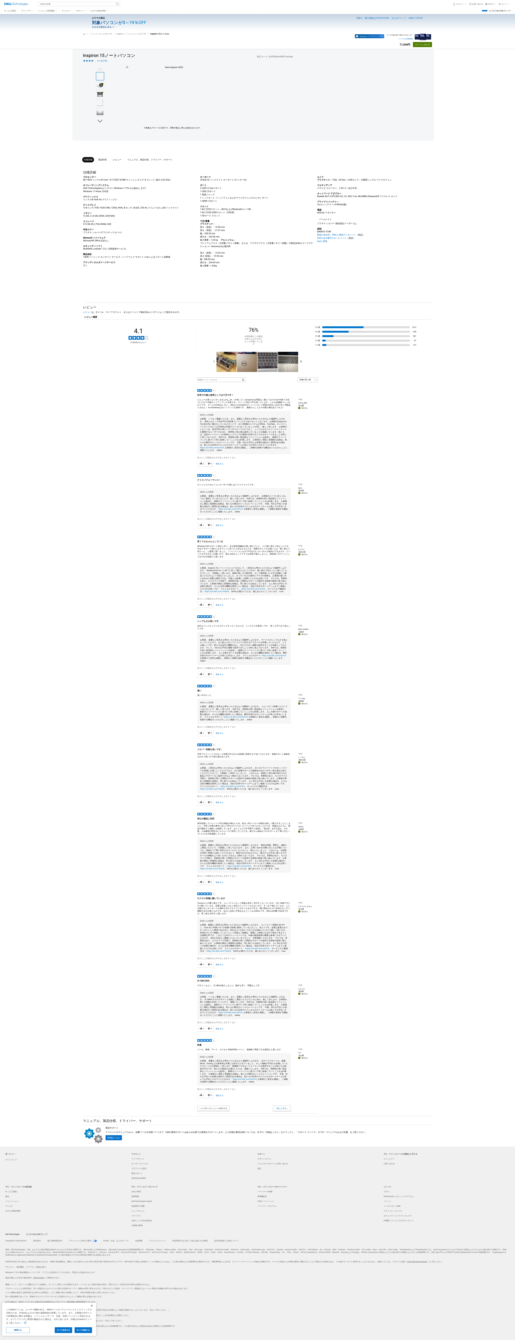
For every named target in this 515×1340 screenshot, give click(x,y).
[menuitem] (27, 11)
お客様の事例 (137, 1225)
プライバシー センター (393, 1211)
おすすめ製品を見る (102, 27)
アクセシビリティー (157, 1241)
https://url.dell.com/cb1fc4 (212, 447)
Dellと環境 (322, 241)
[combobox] (79, 4)
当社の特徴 (136, 1191)
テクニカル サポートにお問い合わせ (273, 1164)
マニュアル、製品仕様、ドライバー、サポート (149, 159)
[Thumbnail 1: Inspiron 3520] (100, 76)
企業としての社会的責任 (141, 1220)
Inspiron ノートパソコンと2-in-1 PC (131, 34)
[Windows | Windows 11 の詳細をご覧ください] (369, 36)
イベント (387, 1201)
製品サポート (137, 1173)
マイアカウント (138, 1159)
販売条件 (37, 1241)
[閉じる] (92, 1306)
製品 (7, 1196)
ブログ (386, 1191)
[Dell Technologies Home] (16, 4)
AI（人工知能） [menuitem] (10, 11)
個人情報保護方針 (54, 1241)
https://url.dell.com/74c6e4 (217, 591)
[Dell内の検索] (117, 4)
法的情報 (139, 1241)
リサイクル (136, 1216)
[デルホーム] (84, 34)
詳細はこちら (113, 1137)
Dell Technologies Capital (141, 1201)
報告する (219, 464)
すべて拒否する (63, 1330)
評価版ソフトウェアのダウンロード (399, 1220)
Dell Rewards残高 (138, 1178)
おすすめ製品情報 (12, 1211)
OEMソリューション (266, 1201)
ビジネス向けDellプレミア (500, 11)
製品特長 (102, 159)
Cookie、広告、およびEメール (116, 1241)
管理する (18, 1330)
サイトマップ (11, 1160)
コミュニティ (389, 1159)
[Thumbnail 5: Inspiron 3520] (100, 113)
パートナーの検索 (265, 1191)
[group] (173, 93)
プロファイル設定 (138, 1168)
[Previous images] (100, 69)
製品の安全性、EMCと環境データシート (336, 235)
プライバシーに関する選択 (80, 1241)
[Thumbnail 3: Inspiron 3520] (100, 94)
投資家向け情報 (138, 1206)
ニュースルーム (138, 1211)
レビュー (117, 159)
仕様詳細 (88, 159)
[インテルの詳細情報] (423, 36)
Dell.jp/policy (39, 1278)
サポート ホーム (264, 1159)
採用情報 (135, 1196)
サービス (9, 1206)
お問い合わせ (389, 1164)
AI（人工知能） (11, 1191)
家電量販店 (262, 1196)
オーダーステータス (139, 1164)
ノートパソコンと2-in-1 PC (100, 34)
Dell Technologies (12, 1234)
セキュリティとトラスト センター (398, 1216)
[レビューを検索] (243, 379)
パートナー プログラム (267, 1206)
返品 (259, 1168)
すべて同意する (83, 1330)
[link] (476, 4)
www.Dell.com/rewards (417, 1262)
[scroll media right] (301, 362)
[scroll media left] (214, 362)
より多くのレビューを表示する (214, 1108)
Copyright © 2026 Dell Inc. (16, 1241)
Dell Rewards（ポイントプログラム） (399, 1196)
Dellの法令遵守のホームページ (332, 238)
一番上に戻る (280, 1108)
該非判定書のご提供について (226, 1241)
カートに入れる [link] (422, 44)
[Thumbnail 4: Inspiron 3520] (100, 104)
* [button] (107, 238)
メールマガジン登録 (392, 1206)
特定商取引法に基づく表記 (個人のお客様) (190, 1241)
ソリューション (12, 1201)
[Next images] (100, 120)
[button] (460, 4)
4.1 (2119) (102, 61)
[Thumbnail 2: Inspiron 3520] (100, 85)
